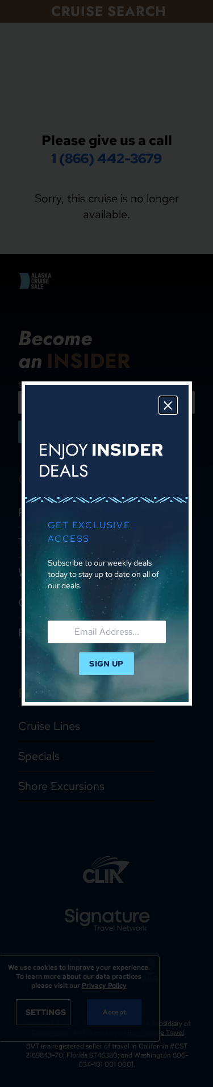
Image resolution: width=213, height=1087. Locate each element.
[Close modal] (168, 405)
